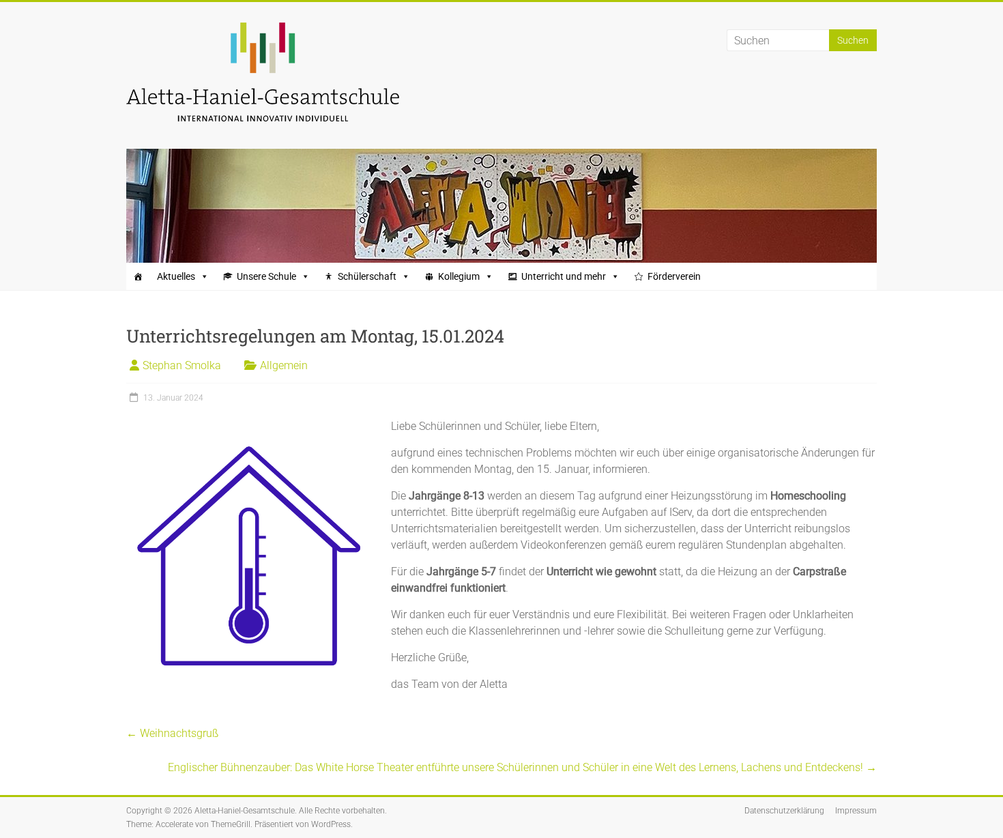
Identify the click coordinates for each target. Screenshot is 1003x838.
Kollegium (459, 276)
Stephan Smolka (182, 365)
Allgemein (284, 365)
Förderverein (674, 276)
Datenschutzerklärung (784, 810)
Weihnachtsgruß (172, 733)
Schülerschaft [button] (367, 276)
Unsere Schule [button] (266, 276)
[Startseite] (137, 276)
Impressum (856, 810)
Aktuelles (176, 276)
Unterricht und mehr (563, 276)
